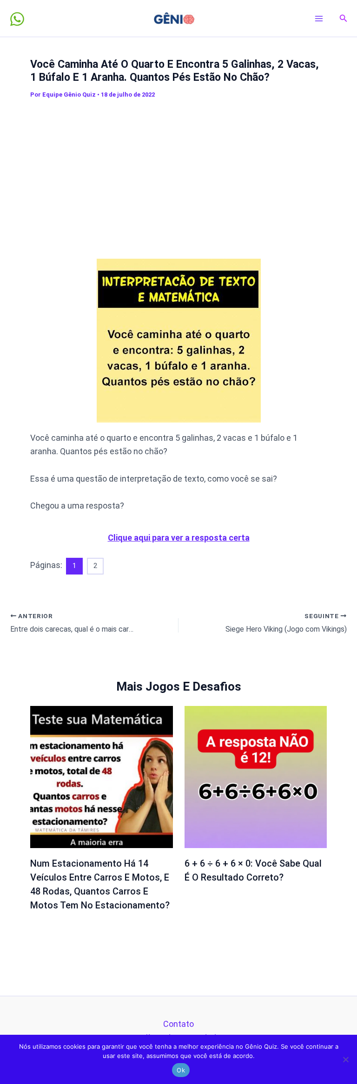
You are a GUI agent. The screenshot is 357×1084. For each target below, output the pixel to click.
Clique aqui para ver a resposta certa (179, 537)
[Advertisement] (193, 173)
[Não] (345, 1059)
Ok (181, 1070)
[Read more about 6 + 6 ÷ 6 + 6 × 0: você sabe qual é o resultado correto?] (256, 776)
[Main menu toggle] (319, 18)
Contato (178, 1024)
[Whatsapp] (17, 19)
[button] (343, 18)
